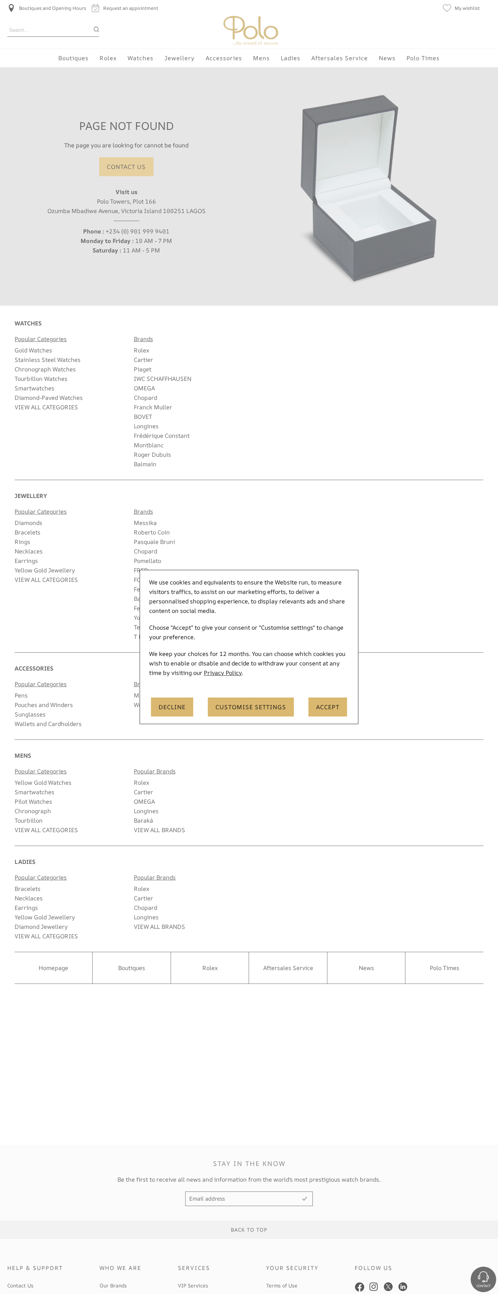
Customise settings (250, 707)
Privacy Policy (223, 673)
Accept (327, 707)
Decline (172, 707)
